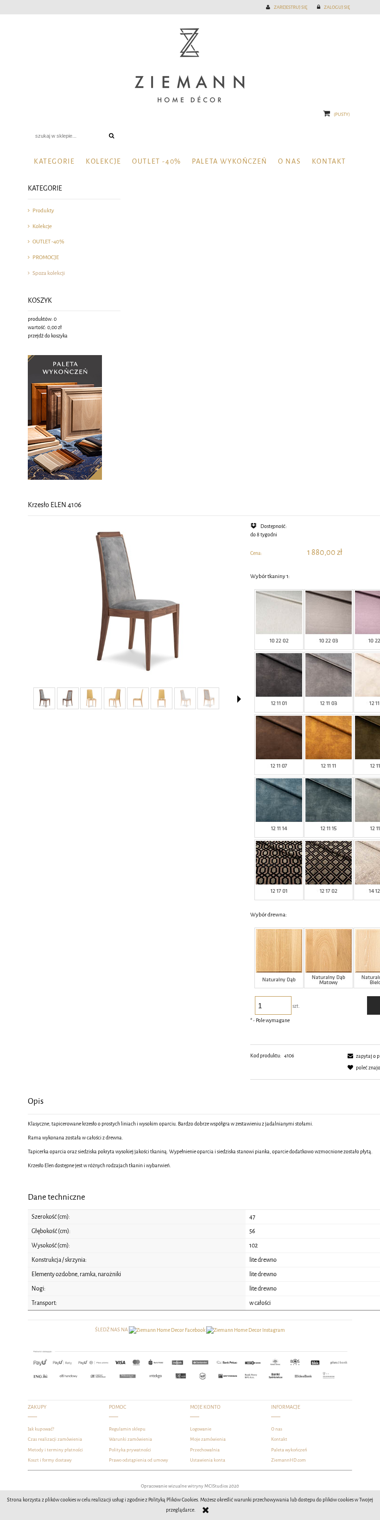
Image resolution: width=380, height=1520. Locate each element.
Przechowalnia (205, 1450)
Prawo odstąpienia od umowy (138, 1460)
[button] (239, 699)
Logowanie (200, 1429)
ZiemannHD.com (288, 1460)
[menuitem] (54, 162)
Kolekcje (42, 226)
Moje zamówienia (208, 1439)
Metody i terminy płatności (55, 1450)
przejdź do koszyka (48, 335)
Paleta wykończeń (289, 1450)
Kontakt (279, 1439)
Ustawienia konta (207, 1460)
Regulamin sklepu (127, 1429)
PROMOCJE (45, 257)
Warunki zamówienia (130, 1439)
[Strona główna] (190, 65)
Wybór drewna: (268, 914)
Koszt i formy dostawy (50, 1460)
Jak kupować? (41, 1429)
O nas (276, 1429)
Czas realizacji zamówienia (55, 1439)
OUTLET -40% (48, 241)
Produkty (43, 210)
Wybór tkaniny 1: (270, 576)
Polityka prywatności (130, 1450)
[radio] (279, 619)
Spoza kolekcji (48, 273)
